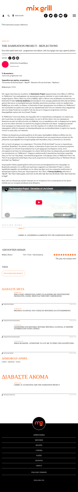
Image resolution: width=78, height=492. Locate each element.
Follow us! (39, 480)
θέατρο (39, 445)
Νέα (20, 383)
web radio (19, 15)
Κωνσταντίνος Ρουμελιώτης (12, 320)
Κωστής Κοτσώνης (9, 304)
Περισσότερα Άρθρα (14, 66)
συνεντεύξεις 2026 (18, 341)
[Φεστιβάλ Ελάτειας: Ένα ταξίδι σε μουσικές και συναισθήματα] (7, 313)
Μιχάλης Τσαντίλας (9, 394)
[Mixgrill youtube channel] (60, 15)
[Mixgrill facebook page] (46, 15)
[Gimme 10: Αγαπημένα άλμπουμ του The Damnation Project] (8, 233)
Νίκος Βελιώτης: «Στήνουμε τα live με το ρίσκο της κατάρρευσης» (44, 343)
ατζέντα (39, 460)
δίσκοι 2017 (5, 41)
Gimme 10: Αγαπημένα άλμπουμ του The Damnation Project (45, 235)
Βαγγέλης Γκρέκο (8, 353)
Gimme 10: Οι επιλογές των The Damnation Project (37, 385)
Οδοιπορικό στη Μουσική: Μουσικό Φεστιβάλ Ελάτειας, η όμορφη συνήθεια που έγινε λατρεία (43, 328)
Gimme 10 (21, 228)
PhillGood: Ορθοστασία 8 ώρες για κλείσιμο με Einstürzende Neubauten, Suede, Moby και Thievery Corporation (42, 295)
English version (39, 472)
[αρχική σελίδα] (39, 8)
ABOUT (39, 466)
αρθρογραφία (39, 435)
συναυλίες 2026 (17, 292)
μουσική (39, 440)
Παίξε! (39, 455)
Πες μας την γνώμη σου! (66, 258)
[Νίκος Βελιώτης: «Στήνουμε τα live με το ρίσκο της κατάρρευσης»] (7, 346)
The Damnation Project (13, 273)
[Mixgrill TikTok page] (65, 15)
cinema (39, 450)
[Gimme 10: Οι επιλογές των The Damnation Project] (7, 388)
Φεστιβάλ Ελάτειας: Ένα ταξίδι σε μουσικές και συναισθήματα (42, 310)
